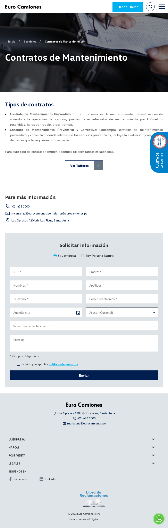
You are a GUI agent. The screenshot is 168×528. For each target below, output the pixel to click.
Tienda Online (127, 7)
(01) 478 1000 (20, 206)
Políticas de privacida (63, 364)
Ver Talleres (79, 166)
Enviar (84, 375)
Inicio (11, 41)
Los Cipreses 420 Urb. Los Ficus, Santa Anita (40, 220)
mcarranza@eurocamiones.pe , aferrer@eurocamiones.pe (49, 213)
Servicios (30, 41)
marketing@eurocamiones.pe (86, 423)
